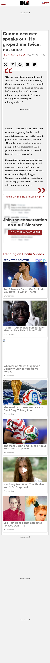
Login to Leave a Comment (25, 232)
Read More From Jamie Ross (24, 197)
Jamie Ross (15, 55)
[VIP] (45, 3)
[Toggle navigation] (3, 3)
